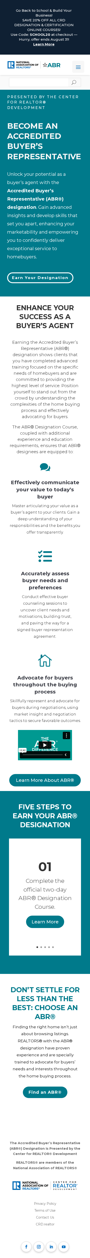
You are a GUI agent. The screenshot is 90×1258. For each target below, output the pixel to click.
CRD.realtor (45, 1224)
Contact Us (45, 1217)
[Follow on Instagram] (38, 1246)
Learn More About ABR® (45, 780)
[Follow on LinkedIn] (51, 1246)
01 (45, 866)
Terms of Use (45, 1211)
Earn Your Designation (40, 277)
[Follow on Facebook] (26, 1246)
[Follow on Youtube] (63, 1246)
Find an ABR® (45, 1092)
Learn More (43, 44)
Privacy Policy (45, 1204)
